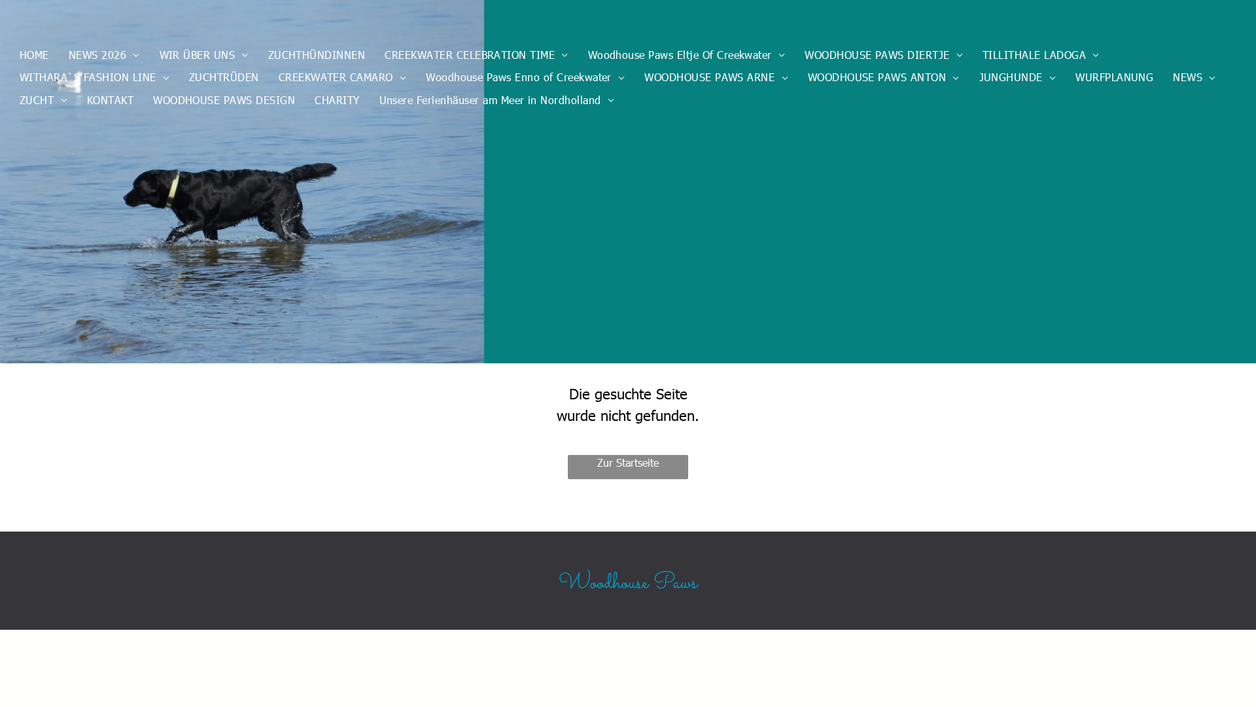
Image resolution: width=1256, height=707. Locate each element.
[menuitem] (34, 55)
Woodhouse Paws (628, 583)
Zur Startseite (628, 462)
